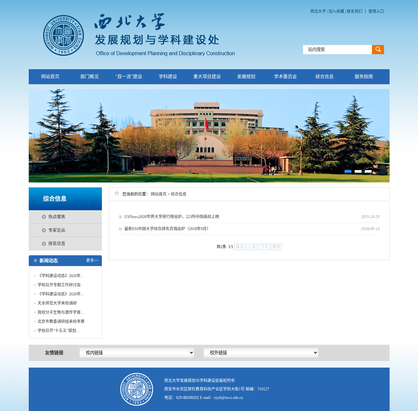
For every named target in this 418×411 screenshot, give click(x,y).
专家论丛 (56, 230)
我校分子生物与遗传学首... (61, 312)
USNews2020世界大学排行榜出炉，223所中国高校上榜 (171, 216)
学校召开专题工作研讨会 (59, 285)
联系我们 (354, 11)
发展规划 (246, 76)
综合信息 (324, 76)
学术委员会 (285, 76)
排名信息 (56, 243)
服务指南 (364, 76)
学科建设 (168, 76)
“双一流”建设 (128, 76)
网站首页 (50, 76)
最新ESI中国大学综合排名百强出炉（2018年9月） (167, 229)
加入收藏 (337, 11)
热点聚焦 (56, 216)
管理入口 (376, 11)
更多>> (92, 260)
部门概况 (89, 76)
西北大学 (318, 11)
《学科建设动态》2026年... (61, 276)
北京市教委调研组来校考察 (61, 321)
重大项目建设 (207, 76)
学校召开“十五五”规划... (58, 330)
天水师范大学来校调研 (57, 303)
